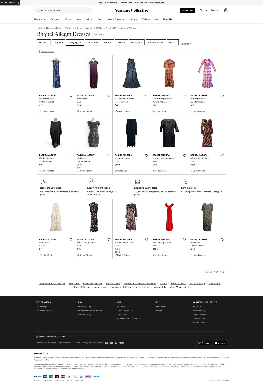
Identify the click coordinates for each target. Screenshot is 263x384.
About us (197, 306)
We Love (146, 19)
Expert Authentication (98, 187)
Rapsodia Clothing (121, 287)
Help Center (160, 306)
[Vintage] (139, 19)
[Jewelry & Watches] (127, 19)
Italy (82, 380)
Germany (69, 380)
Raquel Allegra (53, 28)
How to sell (121, 306)
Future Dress (113, 283)
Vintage (133, 19)
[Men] (83, 19)
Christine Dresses (92, 283)
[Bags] (105, 19)
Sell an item (187, 10)
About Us (167, 19)
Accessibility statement (46, 342)
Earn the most (188, 187)
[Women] (74, 19)
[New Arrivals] (48, 19)
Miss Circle (214, 283)
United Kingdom (47, 380)
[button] (226, 10)
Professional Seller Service (128, 318)
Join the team (199, 318)
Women (68, 19)
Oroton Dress (99, 287)
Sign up (215, 10)
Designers (55, 19)
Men (78, 19)
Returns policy (84, 314)
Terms (77, 342)
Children (89, 19)
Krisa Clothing (197, 283)
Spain (77, 380)
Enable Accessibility (10, 2)
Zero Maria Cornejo (180, 287)
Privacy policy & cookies (92, 342)
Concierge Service (44, 310)
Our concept (41, 306)
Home (40, 28)
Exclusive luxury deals (145, 187)
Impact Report (199, 314)
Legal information (65, 342)
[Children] (95, 19)
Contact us (160, 310)
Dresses (89, 28)
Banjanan (74, 283)
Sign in (203, 10)
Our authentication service (90, 310)
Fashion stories (200, 322)
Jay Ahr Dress (178, 283)
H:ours (163, 283)
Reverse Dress (142, 287)
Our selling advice (124, 310)
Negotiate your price (50, 187)
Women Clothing (73, 28)
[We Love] (152, 19)
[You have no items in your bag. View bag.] (226, 10)
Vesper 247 (160, 287)
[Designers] (63, 19)
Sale (156, 19)
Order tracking (84, 306)
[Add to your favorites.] (71, 95)
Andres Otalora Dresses (52, 283)
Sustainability (199, 310)
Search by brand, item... (50, 10)
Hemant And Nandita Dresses (140, 283)
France (36, 380)
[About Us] (174, 19)
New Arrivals (40, 19)
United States (59, 380)
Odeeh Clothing (80, 287)
